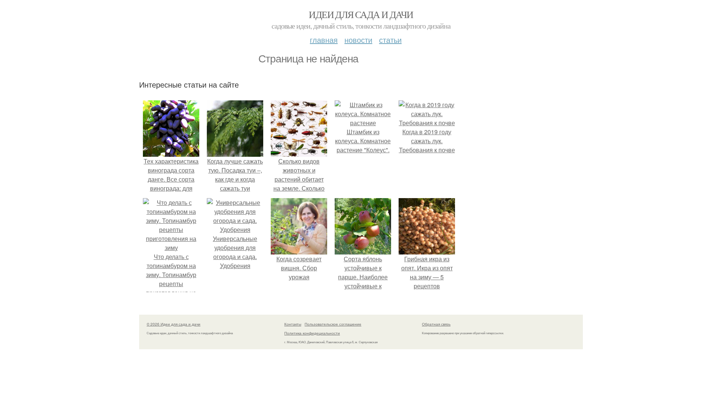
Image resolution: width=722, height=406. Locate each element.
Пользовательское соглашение (333, 324)
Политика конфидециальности (312, 333)
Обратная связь (436, 324)
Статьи (390, 39)
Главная (324, 39)
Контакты (292, 324)
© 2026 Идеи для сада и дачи (173, 324)
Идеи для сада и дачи (361, 14)
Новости (358, 39)
